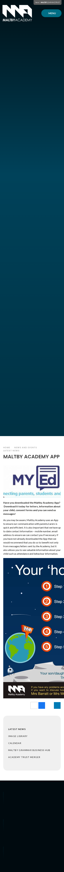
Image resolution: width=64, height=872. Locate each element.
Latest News (11, 450)
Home (6, 447)
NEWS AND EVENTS (25, 447)
